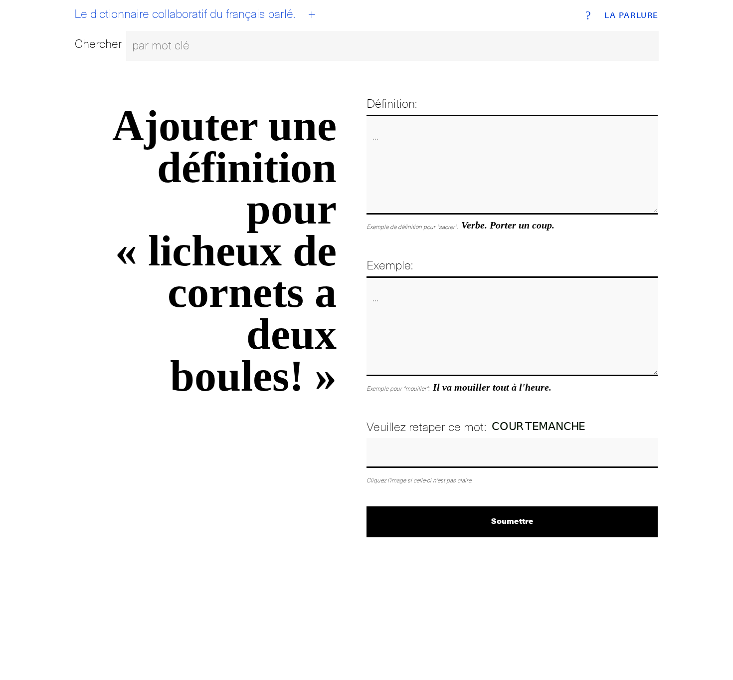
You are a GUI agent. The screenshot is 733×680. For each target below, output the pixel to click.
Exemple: (389, 265)
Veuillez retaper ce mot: (426, 427)
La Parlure (631, 15)
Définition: (391, 103)
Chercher (98, 43)
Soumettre (512, 520)
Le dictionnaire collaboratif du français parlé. (184, 14)
